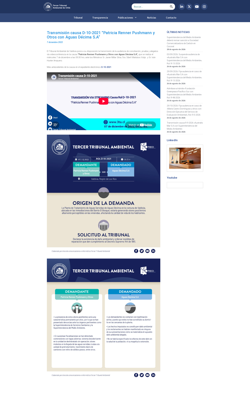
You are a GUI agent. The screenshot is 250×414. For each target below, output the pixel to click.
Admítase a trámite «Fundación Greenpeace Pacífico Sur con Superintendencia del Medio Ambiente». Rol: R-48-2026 (184, 93)
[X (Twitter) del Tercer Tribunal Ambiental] (189, 6)
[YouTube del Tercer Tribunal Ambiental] (197, 6)
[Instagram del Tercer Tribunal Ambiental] (204, 6)
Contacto (171, 18)
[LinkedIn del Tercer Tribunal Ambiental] (182, 6)
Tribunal (78, 18)
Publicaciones (125, 18)
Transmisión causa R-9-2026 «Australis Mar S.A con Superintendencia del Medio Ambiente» (185, 126)
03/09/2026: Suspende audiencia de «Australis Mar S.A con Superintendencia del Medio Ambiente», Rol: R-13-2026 (184, 59)
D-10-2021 (106, 67)
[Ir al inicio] (85, 6)
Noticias (151, 18)
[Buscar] (171, 6)
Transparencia (100, 18)
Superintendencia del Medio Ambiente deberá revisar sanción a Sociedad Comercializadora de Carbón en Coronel (184, 42)
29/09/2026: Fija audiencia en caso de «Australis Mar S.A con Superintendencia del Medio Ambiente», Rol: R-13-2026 (184, 76)
